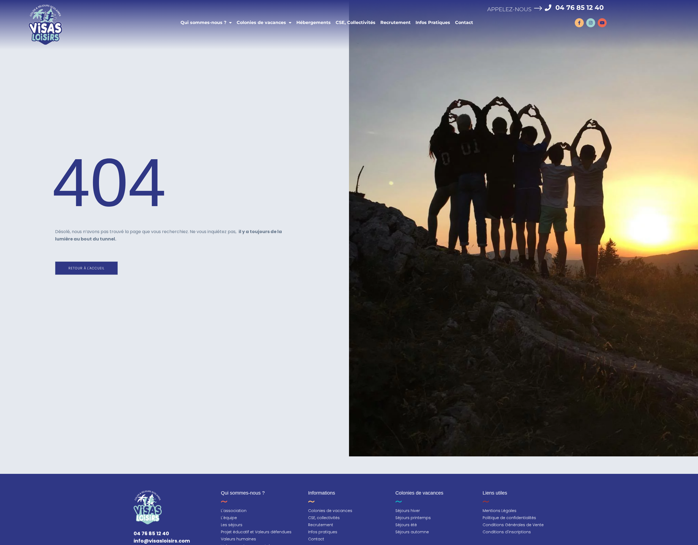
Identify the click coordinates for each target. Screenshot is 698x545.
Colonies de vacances (261, 22)
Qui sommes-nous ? (203, 22)
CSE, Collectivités (355, 22)
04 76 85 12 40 (579, 7)
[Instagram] (590, 22)
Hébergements (313, 22)
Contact (464, 22)
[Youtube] (602, 22)
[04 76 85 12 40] (548, 7)
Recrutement (395, 22)
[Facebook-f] (579, 22)
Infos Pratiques (433, 22)
